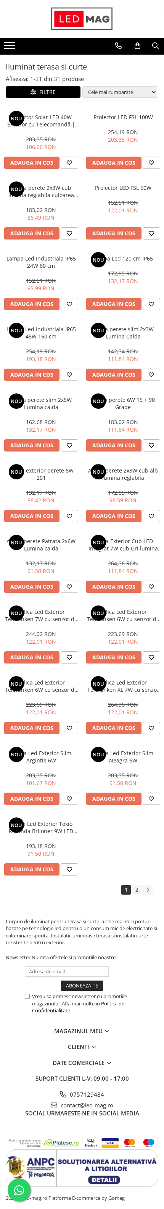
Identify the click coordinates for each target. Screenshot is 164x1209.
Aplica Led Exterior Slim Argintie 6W (41, 756)
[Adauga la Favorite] (69, 163)
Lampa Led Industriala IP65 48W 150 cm (41, 332)
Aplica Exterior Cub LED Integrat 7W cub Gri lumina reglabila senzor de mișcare (123, 544)
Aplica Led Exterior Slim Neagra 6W (123, 756)
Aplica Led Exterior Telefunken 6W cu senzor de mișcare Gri (41, 686)
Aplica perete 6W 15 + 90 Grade (123, 403)
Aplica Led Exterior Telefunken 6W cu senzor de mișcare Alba (123, 615)
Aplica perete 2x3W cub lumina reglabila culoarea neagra (41, 191)
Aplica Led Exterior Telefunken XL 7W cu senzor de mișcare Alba (123, 686)
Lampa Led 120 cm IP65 (123, 258)
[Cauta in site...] (155, 45)
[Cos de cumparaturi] (137, 45)
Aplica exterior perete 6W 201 (41, 474)
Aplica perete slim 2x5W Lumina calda (41, 403)
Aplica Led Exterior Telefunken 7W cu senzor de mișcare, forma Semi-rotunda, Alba (41, 615)
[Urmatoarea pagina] (148, 890)
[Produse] (10, 47)
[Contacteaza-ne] (118, 45)
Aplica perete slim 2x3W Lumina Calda (123, 332)
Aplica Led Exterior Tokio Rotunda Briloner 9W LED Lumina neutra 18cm (41, 827)
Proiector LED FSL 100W (123, 117)
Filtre (46, 91)
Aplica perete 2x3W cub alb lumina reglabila (123, 474)
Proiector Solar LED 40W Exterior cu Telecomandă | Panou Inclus (41, 120)
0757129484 (86, 1094)
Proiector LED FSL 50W (123, 187)
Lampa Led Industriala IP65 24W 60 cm (41, 262)
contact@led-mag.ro (86, 1105)
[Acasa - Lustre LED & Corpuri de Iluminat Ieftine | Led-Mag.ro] (82, 19)
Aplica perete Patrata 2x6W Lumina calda (41, 544)
